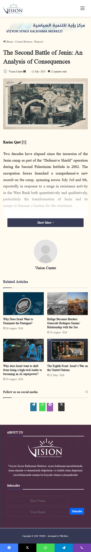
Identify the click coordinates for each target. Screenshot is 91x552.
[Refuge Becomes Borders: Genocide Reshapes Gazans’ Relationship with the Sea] (67, 303)
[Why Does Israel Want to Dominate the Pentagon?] (23, 303)
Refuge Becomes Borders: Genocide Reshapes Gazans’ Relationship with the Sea (63, 323)
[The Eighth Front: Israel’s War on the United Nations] (67, 350)
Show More (44, 222)
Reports (38, 41)
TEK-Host (63, 536)
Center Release (23, 41)
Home (9, 41)
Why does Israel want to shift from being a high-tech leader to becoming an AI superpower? (22, 370)
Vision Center (45, 268)
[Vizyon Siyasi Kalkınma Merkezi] (15, 8)
